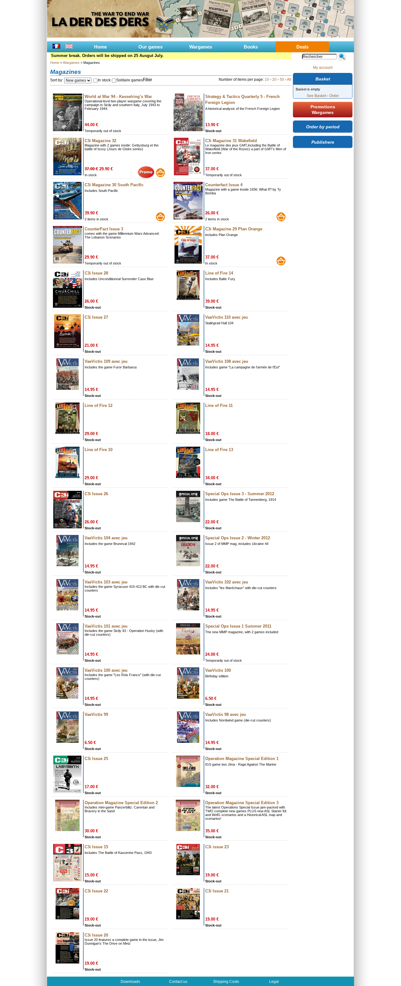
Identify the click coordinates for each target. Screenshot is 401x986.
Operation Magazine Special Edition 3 (242, 802)
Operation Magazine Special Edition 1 (242, 758)
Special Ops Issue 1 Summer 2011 (238, 626)
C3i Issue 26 (96, 493)
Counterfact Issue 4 (223, 184)
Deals (302, 46)
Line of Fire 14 (219, 273)
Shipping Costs (226, 981)
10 (267, 79)
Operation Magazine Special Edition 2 (121, 802)
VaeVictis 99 (96, 714)
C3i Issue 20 (96, 935)
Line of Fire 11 (219, 405)
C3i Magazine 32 (100, 140)
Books (251, 46)
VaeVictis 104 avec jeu (106, 538)
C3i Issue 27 (96, 317)
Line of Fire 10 (98, 449)
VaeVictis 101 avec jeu (106, 626)
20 (274, 79)
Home (100, 46)
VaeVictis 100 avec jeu (106, 670)
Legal (274, 981)
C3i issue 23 (217, 847)
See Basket (316, 96)
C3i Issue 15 (96, 847)
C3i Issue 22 (96, 891)
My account (322, 67)
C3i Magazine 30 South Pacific (114, 184)
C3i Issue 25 (96, 758)
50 (282, 79)
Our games (150, 46)
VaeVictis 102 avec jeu (226, 582)
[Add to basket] (160, 172)
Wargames (200, 46)
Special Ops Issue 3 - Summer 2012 (239, 493)
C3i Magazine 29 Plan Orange (233, 229)
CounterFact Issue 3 (104, 229)
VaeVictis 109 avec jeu (106, 361)
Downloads (130, 981)
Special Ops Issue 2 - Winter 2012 (237, 538)
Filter (147, 79)
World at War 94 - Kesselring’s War (118, 96)
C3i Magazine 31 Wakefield (231, 140)
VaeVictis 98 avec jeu (225, 714)
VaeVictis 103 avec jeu (106, 582)
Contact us (178, 981)
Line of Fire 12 (98, 405)
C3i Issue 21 (217, 891)
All (289, 79)
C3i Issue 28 (96, 273)
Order (334, 96)
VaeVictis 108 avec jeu (226, 361)
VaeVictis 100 (218, 670)
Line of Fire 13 (219, 449)
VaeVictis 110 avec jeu (226, 317)
